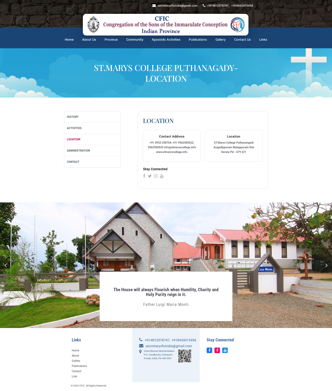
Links (263, 39)
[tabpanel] (166, 293)
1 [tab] (163, 313)
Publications (198, 39)
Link (74, 376)
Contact (73, 161)
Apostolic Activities (166, 39)
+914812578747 (217, 5)
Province (111, 39)
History (73, 117)
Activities (74, 128)
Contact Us (242, 39)
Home (69, 39)
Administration (78, 150)
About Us (89, 39)
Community (134, 39)
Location (73, 139)
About (75, 355)
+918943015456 (242, 5)
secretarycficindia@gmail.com (177, 5)
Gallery (220, 39)
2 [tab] (168, 313)
